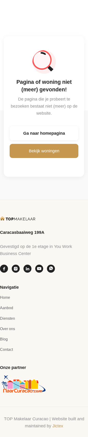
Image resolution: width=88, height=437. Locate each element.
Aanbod (6, 308)
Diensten (7, 318)
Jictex (57, 426)
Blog (4, 339)
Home (5, 297)
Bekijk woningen (44, 151)
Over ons (7, 329)
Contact (6, 350)
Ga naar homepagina (44, 133)
